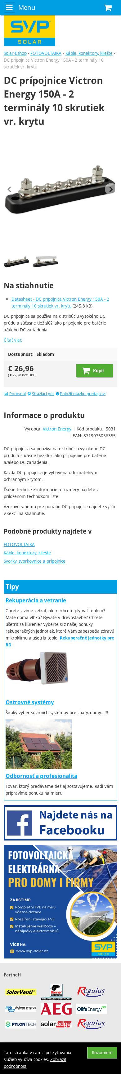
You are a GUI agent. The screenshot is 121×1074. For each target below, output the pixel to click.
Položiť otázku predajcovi (82, 393)
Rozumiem (102, 1052)
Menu (26, 7)
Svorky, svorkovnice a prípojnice (34, 561)
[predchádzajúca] (10, 189)
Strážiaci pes (43, 393)
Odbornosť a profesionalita (41, 775)
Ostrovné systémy (30, 702)
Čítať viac (13, 340)
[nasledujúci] (111, 189)
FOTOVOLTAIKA (19, 544)
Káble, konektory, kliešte (27, 553)
